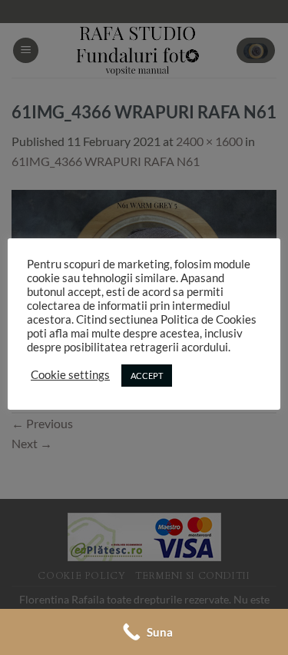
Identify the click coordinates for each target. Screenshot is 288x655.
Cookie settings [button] (70, 374)
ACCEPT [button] (147, 376)
